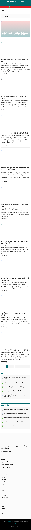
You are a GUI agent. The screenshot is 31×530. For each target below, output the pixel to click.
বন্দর (3, 506)
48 (19, 366)
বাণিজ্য (3, 493)
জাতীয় (3, 477)
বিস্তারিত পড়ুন (4, 73)
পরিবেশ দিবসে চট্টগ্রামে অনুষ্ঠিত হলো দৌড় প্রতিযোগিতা (15, 350)
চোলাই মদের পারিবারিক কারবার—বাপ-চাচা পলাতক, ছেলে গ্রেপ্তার (16, 409)
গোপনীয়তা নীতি (14, 526)
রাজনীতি (4, 479)
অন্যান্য (3, 500)
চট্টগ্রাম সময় (8, 521)
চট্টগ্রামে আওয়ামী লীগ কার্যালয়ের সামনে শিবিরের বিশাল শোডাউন (16, 417)
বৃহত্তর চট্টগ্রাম (5, 497)
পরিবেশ (4, 508)
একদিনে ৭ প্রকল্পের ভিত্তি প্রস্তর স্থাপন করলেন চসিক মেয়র (15, 426)
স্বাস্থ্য (3, 491)
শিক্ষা (3, 484)
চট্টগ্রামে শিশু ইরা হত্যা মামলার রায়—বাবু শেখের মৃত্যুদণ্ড (14, 387)
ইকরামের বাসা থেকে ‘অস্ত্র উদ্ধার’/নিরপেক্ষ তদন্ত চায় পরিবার (15, 413)
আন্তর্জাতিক (4, 482)
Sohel (15, 523)
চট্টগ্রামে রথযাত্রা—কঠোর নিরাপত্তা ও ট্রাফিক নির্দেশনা (14, 133)
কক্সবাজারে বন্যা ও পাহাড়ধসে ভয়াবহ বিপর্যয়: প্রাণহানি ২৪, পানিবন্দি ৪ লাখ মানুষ (15, 33)
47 (16, 366)
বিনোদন (4, 495)
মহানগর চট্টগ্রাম (5, 475)
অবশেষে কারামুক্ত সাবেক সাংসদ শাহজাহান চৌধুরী (13, 422)
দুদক (3, 513)
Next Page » (25, 366)
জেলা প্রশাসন (5, 511)
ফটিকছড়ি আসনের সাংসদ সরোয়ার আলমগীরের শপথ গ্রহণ (15, 383)
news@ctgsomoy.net (16, 4)
